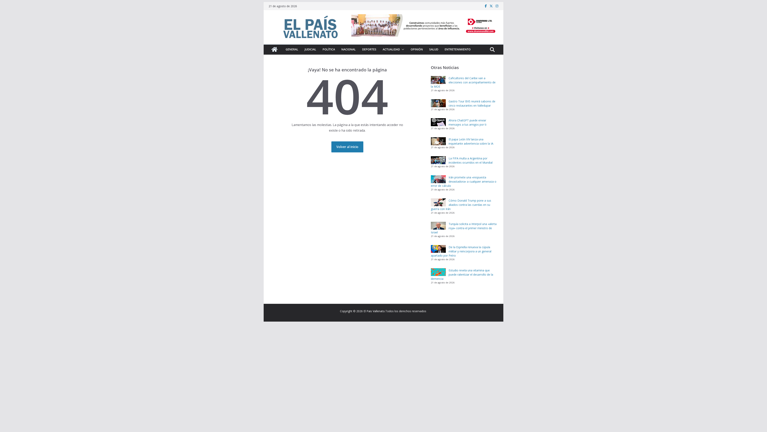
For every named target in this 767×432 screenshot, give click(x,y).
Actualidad (391, 49)
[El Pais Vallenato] (274, 49)
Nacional (348, 49)
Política (329, 49)
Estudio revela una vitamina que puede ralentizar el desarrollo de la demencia (462, 274)
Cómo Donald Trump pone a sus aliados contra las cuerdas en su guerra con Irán (461, 205)
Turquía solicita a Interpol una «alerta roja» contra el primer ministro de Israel (464, 228)
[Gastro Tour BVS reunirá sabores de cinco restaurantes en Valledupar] (438, 103)
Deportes (369, 49)
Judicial (310, 49)
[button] (402, 49)
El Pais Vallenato (374, 311)
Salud (433, 49)
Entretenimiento (458, 49)
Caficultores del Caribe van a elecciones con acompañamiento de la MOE (463, 82)
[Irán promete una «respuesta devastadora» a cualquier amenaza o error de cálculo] (438, 179)
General (292, 49)
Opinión (417, 49)
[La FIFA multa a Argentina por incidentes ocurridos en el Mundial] (438, 160)
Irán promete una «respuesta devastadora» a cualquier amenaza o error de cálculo (463, 181)
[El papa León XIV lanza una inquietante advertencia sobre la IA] (438, 141)
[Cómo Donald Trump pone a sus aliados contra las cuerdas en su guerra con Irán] (438, 202)
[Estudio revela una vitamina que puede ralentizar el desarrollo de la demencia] (438, 272)
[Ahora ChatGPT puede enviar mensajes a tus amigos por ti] (438, 122)
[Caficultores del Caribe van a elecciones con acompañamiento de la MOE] (438, 80)
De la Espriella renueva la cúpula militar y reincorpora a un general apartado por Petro (461, 251)
